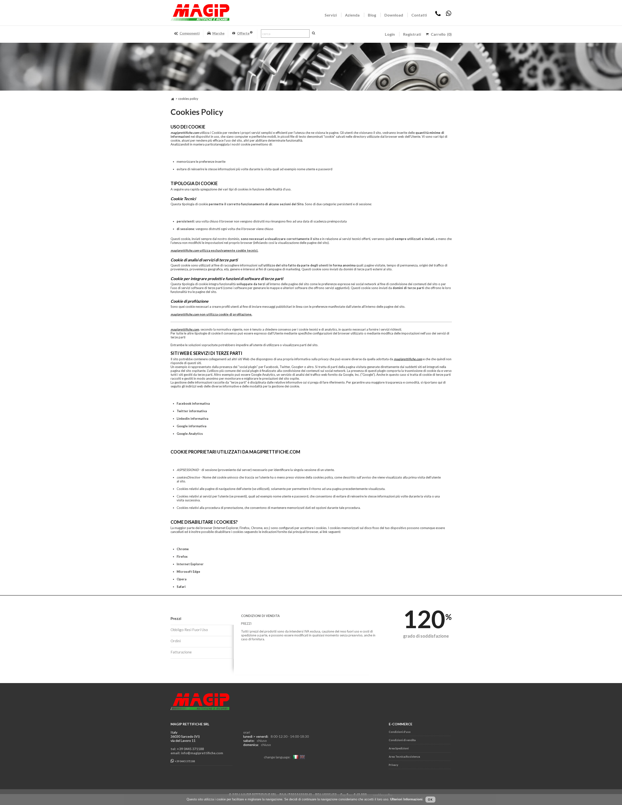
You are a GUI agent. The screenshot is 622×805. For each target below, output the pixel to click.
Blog (372, 15)
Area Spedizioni (399, 748)
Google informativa (191, 426)
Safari (181, 587)
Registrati (412, 34)
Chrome (183, 549)
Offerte (243, 33)
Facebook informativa (193, 403)
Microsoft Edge (188, 572)
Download (393, 15)
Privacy (393, 764)
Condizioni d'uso (400, 731)
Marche (218, 33)
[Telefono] (438, 15)
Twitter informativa (192, 411)
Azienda (352, 15)
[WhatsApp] (448, 15)
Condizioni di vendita (402, 740)
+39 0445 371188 (184, 761)
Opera (181, 579)
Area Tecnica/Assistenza (404, 756)
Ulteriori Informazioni (406, 799)
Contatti (419, 15)
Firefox (182, 556)
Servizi (331, 15)
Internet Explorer (190, 564)
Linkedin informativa (192, 418)
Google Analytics (190, 434)
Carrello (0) (441, 34)
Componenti (190, 33)
